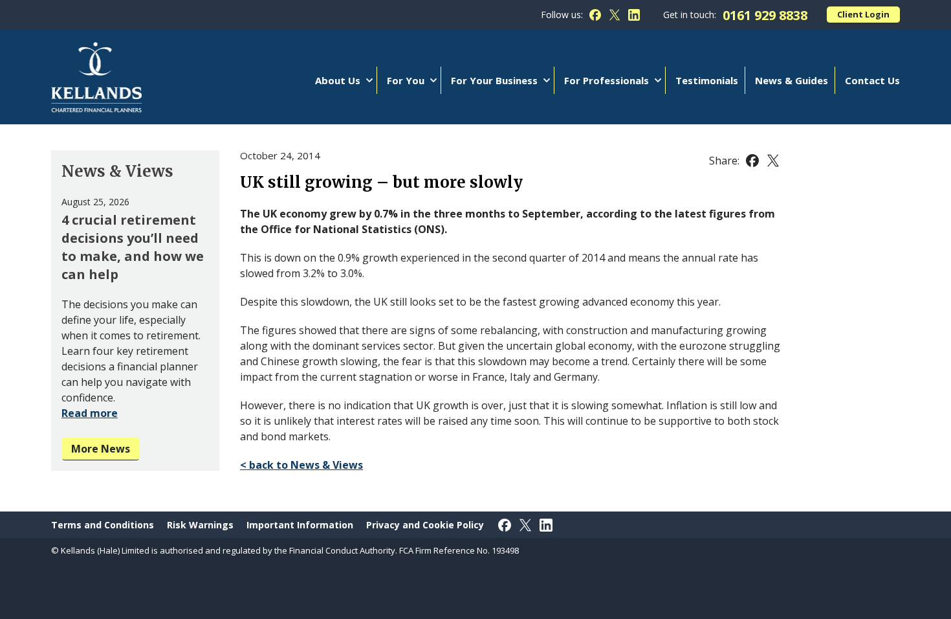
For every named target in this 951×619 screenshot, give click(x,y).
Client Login (863, 14)
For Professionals (606, 80)
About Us (337, 80)
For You (405, 80)
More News (100, 449)
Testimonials (706, 80)
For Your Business (494, 80)
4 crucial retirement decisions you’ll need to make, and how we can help (132, 247)
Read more (89, 413)
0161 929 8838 (765, 15)
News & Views (117, 171)
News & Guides (791, 80)
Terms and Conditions (102, 525)
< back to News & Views (301, 465)
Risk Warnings (200, 525)
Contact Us (872, 80)
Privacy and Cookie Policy (425, 525)
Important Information (299, 525)
